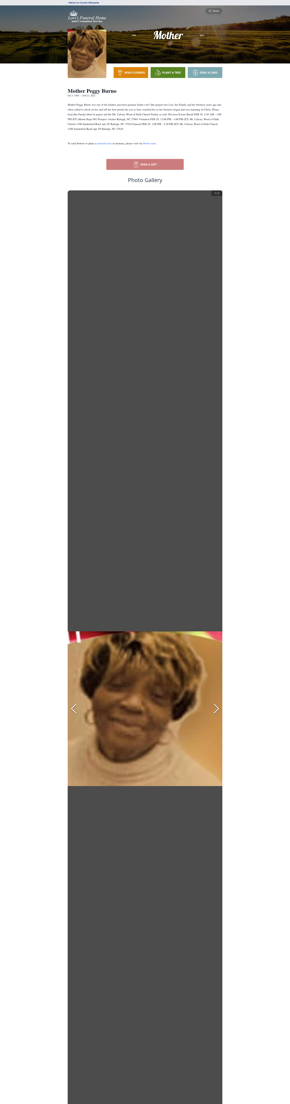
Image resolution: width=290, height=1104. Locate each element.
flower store (149, 143)
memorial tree (104, 143)
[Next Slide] (216, 708)
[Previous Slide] (74, 708)
